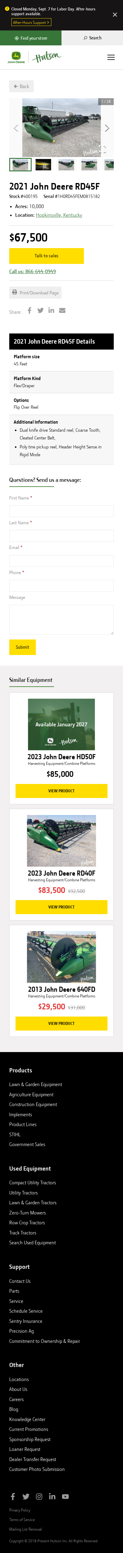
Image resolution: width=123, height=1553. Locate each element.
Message (17, 597)
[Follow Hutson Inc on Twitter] (26, 1497)
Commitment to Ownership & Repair (44, 1341)
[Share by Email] (62, 311)
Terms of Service (22, 1519)
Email (14, 547)
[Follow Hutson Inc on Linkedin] (52, 1497)
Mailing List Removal (25, 1529)
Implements (20, 1114)
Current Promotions (28, 1429)
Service (16, 1301)
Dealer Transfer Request (32, 1459)
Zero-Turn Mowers (27, 1213)
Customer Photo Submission (37, 1469)
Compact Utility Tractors (32, 1182)
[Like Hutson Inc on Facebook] (12, 1497)
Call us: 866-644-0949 (32, 271)
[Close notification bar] (115, 15)
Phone (15, 572)
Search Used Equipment (32, 1243)
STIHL (15, 1134)
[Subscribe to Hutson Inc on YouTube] (65, 1497)
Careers (16, 1399)
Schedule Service (26, 1311)
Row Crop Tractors (27, 1223)
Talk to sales (47, 256)
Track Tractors (22, 1233)
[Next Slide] (107, 127)
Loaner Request (24, 1449)
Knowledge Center (27, 1419)
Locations (19, 1379)
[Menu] (111, 57)
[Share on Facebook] (29, 311)
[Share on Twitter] (40, 311)
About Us (18, 1389)
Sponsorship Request (29, 1439)
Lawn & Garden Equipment (35, 1084)
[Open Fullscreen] (102, 149)
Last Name (19, 522)
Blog (13, 1409)
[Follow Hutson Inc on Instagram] (39, 1497)
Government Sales (27, 1144)
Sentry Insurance (25, 1321)
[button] (20, 164)
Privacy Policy (19, 1510)
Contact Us (19, 1281)
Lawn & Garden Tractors (32, 1203)
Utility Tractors (23, 1193)
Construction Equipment (33, 1104)
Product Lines (22, 1124)
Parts (14, 1291)
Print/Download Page (39, 293)
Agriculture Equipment (31, 1094)
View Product (61, 790)
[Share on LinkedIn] (51, 311)
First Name (19, 498)
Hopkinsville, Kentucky (59, 215)
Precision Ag (21, 1331)
